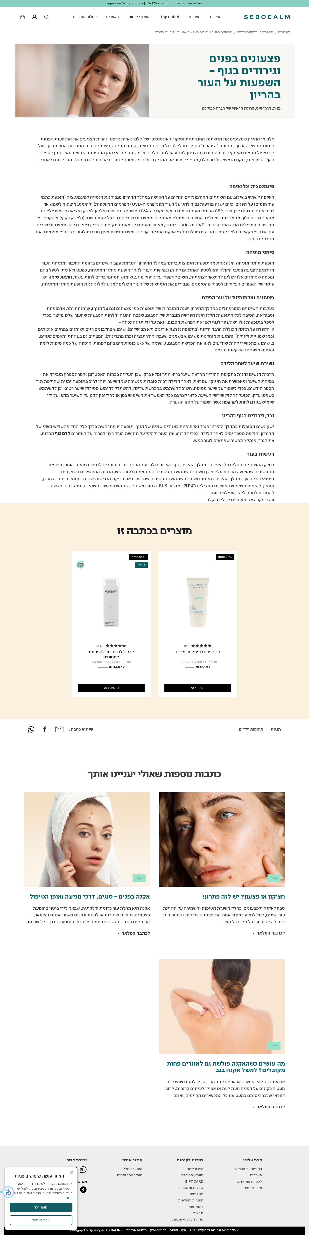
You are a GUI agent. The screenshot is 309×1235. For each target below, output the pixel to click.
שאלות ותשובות (191, 1188)
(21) (186, 646)
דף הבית (284, 32)
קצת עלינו (252, 1160)
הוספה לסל (197, 688)
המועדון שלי (133, 1169)
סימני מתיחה (248, 263)
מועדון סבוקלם (192, 1175)
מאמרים (267, 32)
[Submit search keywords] (46, 17)
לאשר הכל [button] (41, 1207)
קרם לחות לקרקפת (240, 402)
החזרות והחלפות (190, 1200)
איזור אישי (132, 1160)
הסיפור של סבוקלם (247, 1169)
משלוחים (196, 1194)
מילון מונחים (253, 1188)
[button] (7, 1192)
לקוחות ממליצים (249, 1181)
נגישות (198, 1213)
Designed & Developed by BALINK (96, 1230)
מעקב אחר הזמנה (129, 1175)
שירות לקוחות (190, 1160)
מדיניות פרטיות (136, 1230)
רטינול (189, 486)
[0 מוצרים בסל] (22, 17)
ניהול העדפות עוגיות (187, 1219)
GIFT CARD (194, 1181)
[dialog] (41, 1198)
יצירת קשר (195, 1169)
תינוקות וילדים (247, 32)
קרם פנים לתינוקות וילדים (198, 652)
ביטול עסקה (194, 1207)
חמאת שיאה (60, 277)
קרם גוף (62, 434)
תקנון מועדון (158, 1230)
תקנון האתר (178, 1230)
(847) (100, 646)
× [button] (72, 1172)
